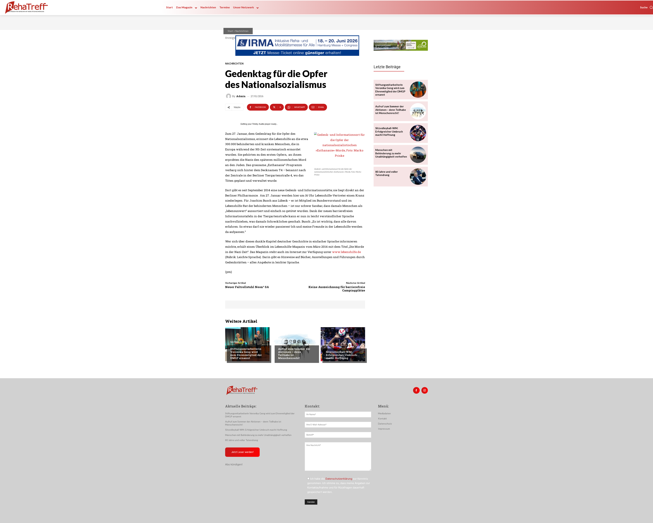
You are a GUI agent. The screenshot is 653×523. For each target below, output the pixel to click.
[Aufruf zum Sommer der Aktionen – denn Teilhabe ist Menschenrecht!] (295, 344)
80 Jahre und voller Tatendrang (386, 173)
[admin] (229, 96)
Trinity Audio (258, 124)
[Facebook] (416, 390)
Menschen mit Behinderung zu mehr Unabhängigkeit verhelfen (391, 153)
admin (241, 96)
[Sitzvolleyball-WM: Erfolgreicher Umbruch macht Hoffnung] (343, 344)
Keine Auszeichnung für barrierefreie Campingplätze (336, 288)
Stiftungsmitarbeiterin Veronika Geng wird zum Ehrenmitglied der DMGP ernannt (246, 353)
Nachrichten (241, 30)
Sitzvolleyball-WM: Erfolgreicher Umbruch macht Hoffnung (341, 355)
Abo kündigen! (233, 464)
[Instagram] (424, 390)
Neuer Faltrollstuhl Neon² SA (247, 287)
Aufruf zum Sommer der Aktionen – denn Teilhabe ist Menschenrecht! (294, 353)
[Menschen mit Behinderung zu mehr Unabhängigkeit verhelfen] (418, 155)
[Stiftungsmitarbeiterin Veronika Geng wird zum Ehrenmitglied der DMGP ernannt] (247, 344)
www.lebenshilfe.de (346, 252)
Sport (329, 345)
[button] (646, 7)
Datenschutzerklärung (338, 478)
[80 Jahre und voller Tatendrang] (418, 176)
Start (230, 30)
